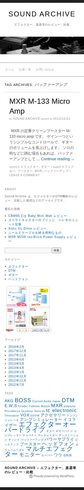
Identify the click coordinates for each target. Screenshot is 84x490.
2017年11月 (17, 355)
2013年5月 (16, 363)
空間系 (67, 455)
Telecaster (12, 415)
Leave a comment (24, 175)
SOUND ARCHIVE (42, 14)
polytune (70, 406)
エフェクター (30, 166)
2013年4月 (16, 368)
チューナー (30, 435)
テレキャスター (48, 435)
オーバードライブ (40, 427)
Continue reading (57, 159)
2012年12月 (17, 376)
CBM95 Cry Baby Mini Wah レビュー (37, 216)
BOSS (23, 400)
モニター (30, 454)
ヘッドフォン (18, 279)
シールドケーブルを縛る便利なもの (35, 232)
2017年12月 (17, 351)
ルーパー (47, 455)
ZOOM (34, 415)
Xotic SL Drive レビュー (27, 228)
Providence (12, 411)
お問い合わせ (45, 69)
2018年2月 (16, 347)
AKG (9, 401)
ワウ (58, 455)
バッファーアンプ (56, 171)
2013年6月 (16, 359)
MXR (38, 171)
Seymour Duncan (33, 411)
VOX (24, 415)
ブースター (25, 171)
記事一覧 (25, 69)
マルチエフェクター (39, 451)
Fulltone (34, 406)
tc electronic (61, 410)
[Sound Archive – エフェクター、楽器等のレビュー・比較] (42, 47)
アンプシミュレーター (41, 419)
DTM (12, 270)
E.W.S (11, 406)
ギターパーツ (64, 431)
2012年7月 (16, 384)
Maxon (45, 406)
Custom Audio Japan (46, 401)
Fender (23, 406)
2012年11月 (17, 380)
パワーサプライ (59, 439)
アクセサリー (53, 415)
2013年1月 (16, 372)
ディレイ (14, 439)
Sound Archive (26, 118)
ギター (45, 166)
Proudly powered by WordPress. (54, 476)
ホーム (9, 69)
